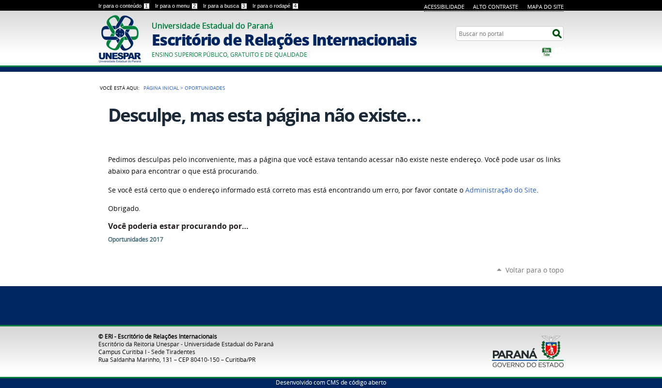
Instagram (559, 52)
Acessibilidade (444, 6)
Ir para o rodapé (274, 6)
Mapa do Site (545, 6)
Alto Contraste (495, 6)
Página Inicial (161, 87)
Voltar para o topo (534, 270)
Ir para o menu (175, 6)
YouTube (547, 52)
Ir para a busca (224, 6)
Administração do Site (500, 190)
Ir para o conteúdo (123, 6)
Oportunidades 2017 (135, 239)
